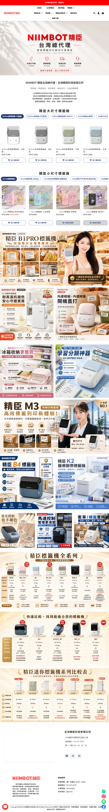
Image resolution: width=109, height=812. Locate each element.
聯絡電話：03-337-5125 (67, 785)
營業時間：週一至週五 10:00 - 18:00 (71, 782)
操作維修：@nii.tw (65, 791)
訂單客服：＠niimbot (66, 788)
